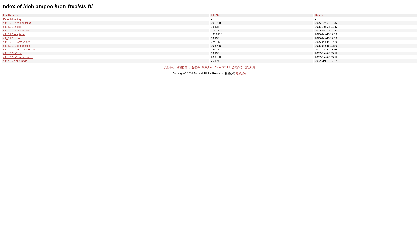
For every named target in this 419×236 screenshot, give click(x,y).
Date (318, 15)
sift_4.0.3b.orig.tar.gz (15, 61)
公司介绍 (237, 67)
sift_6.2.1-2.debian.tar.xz (17, 23)
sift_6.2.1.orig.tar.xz (14, 34)
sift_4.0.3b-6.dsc (12, 53)
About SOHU (222, 67)
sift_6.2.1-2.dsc (12, 26)
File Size (216, 15)
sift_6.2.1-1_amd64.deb (16, 42)
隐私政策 (250, 67)
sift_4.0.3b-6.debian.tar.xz (18, 57)
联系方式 (207, 67)
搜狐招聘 (182, 67)
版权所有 (241, 73)
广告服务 (194, 67)
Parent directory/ (12, 19)
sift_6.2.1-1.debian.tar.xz (17, 45)
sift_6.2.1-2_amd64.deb (16, 30)
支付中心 (169, 67)
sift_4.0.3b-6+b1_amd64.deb (19, 49)
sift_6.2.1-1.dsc (12, 38)
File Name (9, 15)
